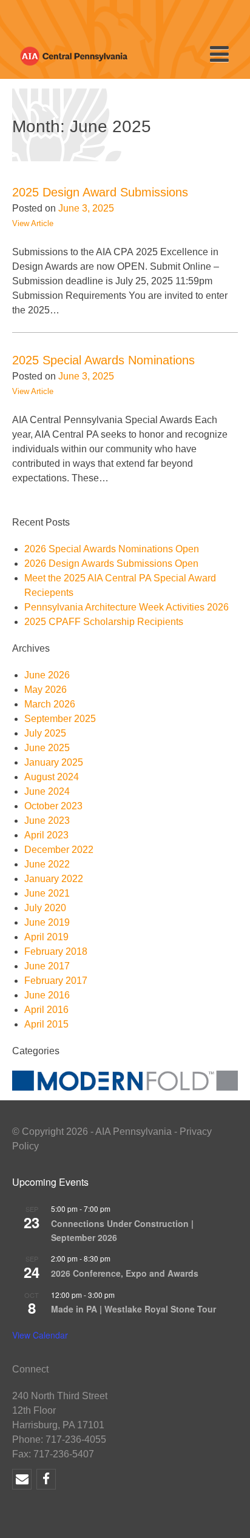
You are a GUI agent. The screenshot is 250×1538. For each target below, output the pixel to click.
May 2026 (45, 689)
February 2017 (55, 980)
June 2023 (47, 820)
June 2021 (47, 893)
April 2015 (46, 1024)
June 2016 (47, 995)
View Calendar (40, 1335)
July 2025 (45, 733)
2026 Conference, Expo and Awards (124, 1273)
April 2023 (46, 835)
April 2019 (46, 937)
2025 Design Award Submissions (100, 192)
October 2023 (53, 806)
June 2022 (47, 864)
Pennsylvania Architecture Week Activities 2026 (126, 607)
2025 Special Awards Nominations (103, 360)
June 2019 (47, 922)
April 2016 (46, 1010)
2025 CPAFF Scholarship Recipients (103, 622)
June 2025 (47, 748)
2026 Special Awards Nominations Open (111, 549)
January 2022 (53, 879)
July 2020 (45, 908)
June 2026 (47, 675)
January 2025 (53, 762)
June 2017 (47, 966)
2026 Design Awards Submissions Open (111, 563)
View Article (32, 223)
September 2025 (60, 719)
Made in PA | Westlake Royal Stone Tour (133, 1309)
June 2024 (47, 791)
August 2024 (51, 777)
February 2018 (55, 951)
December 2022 (58, 849)
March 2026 (49, 704)
